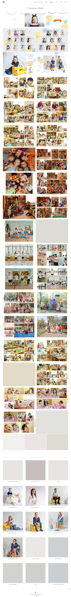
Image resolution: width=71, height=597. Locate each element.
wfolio (36, 595)
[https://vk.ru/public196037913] (35, 592)
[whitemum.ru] (4, 2)
